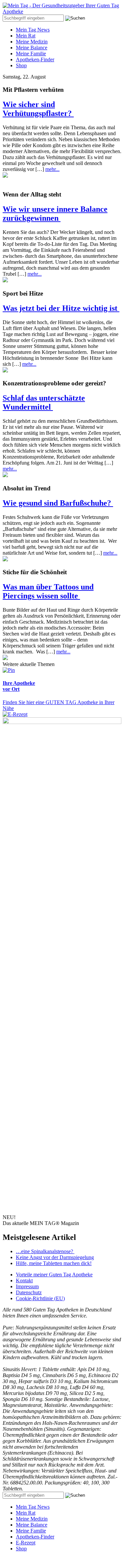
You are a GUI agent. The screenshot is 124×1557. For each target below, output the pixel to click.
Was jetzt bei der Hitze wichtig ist (61, 308)
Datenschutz (29, 1292)
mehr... (52, 169)
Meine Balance (31, 47)
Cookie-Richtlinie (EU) (40, 1298)
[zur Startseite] (62, 11)
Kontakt (24, 1280)
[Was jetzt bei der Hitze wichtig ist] (5, 370)
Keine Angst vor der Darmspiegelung (55, 1257)
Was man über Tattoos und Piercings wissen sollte (48, 591)
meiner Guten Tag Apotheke (54, 1274)
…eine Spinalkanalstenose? (45, 1251)
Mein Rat (25, 35)
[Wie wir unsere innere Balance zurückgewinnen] (5, 280)
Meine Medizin (32, 41)
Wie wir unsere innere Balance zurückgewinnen (55, 213)
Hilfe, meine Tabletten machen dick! (54, 1263)
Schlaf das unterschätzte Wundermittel (44, 402)
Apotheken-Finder (35, 59)
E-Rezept (25, 1542)
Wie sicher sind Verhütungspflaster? (38, 109)
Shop (21, 65)
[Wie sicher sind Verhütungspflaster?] (5, 176)
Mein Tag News (33, 29)
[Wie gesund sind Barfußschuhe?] (5, 559)
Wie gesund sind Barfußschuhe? (58, 503)
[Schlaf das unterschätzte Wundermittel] (5, 475)
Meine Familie (31, 53)
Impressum (27, 1286)
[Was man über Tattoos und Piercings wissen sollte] (5, 658)
